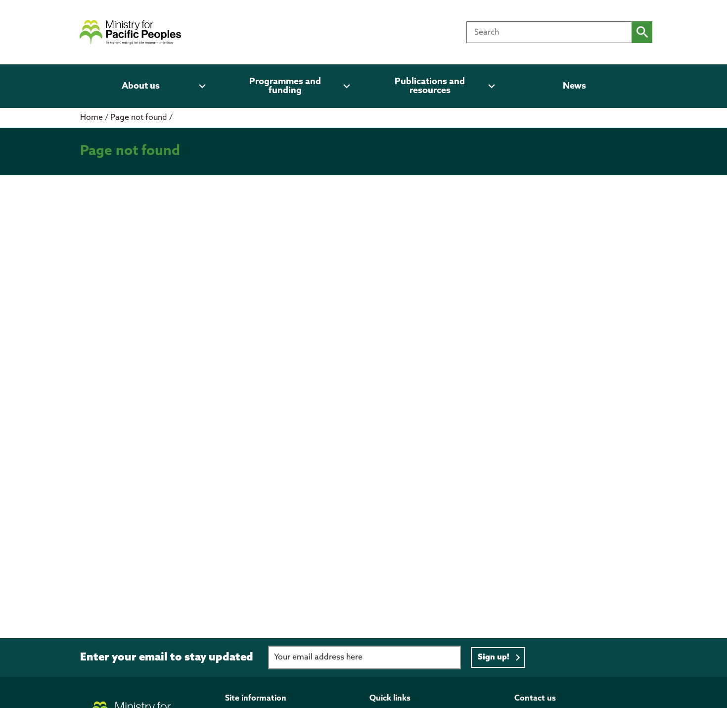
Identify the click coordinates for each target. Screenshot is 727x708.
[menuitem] (146, 86)
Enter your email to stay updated (166, 657)
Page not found (139, 117)
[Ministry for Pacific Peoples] (130, 32)
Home (91, 117)
